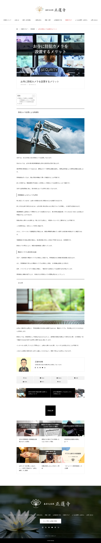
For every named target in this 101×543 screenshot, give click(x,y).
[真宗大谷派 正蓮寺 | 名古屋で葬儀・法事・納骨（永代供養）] (50, 10)
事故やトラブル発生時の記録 (27, 101)
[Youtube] (42, 367)
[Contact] (45, 367)
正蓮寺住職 (39, 362)
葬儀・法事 (47, 20)
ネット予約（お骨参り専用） (50, 521)
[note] (55, 527)
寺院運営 (25, 75)
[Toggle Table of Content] (33, 96)
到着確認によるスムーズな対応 (27, 100)
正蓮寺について (7, 20)
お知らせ (17, 20)
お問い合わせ (94, 20)
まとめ (20, 103)
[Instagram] (35, 367)
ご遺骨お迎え (38, 20)
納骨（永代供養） (27, 20)
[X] (38, 367)
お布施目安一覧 (58, 20)
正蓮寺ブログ (68, 20)
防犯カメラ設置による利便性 (26, 98)
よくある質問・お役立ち (81, 20)
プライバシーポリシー (50, 536)
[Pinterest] (40, 367)
